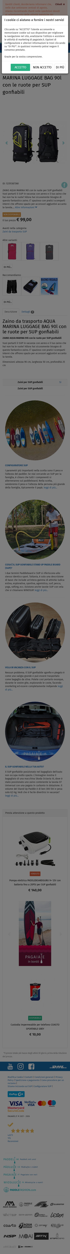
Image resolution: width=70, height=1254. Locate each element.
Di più (60, 67)
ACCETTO (20, 67)
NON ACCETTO (42, 67)
